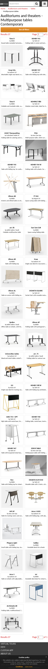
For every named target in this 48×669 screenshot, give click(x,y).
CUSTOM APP (7, 650)
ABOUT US (5, 654)
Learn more (28, 667)
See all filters (24, 30)
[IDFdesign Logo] (4, 4)
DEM (3, 647)
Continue (19, 667)
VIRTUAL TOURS (8, 644)
